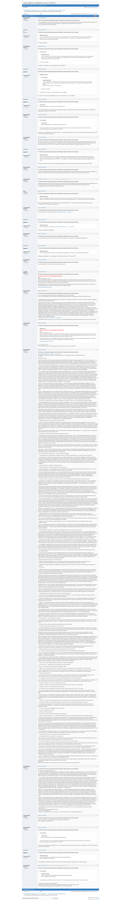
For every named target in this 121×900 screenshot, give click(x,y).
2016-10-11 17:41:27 (42, 46)
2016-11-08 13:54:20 (42, 207)
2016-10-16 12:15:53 (42, 99)
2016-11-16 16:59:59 (42, 865)
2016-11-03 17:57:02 (42, 179)
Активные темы (87, 7)
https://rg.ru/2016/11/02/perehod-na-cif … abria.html (61, 212)
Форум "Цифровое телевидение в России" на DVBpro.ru (39, 3)
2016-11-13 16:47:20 (42, 766)
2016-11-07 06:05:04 (42, 191)
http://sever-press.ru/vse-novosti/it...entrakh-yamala (51, 317)
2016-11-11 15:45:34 (42, 349)
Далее (41, 891)
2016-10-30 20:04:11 (42, 137)
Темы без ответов (94, 7)
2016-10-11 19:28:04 (42, 69)
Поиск (35, 5)
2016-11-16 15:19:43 (42, 815)
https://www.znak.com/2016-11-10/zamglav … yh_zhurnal (49, 353)
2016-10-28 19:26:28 (42, 114)
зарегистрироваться (94, 891)
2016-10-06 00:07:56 (42, 29)
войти (86, 891)
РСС (97, 15)
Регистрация (40, 5)
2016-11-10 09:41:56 (42, 290)
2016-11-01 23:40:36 (42, 167)
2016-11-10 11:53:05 (42, 323)
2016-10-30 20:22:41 (42, 149)
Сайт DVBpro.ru (30, 5)
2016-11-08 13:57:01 (42, 219)
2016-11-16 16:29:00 (42, 850)
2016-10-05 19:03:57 (42, 17)
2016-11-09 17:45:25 (42, 259)
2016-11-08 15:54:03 (42, 245)
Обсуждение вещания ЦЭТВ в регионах (56, 10)
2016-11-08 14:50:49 (42, 233)
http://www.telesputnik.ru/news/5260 (45, 287)
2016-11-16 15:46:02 (42, 827)
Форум (24, 5)
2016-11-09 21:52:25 (42, 271)
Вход (45, 5)
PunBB (97, 897)
